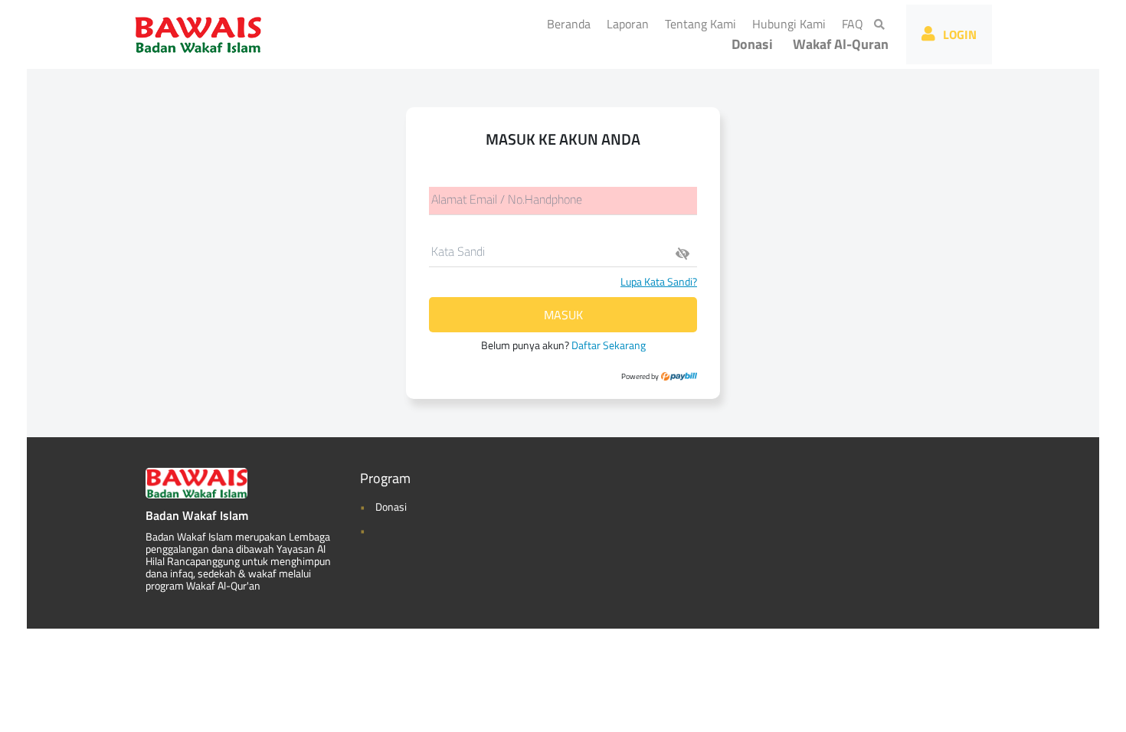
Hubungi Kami (792, 23)
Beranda (572, 23)
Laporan (631, 23)
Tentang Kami (703, 23)
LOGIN (960, 34)
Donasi (752, 44)
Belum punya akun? (563, 345)
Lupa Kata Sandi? (658, 281)
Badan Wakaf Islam (197, 515)
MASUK (563, 315)
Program (385, 478)
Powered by (640, 376)
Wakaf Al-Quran (841, 44)
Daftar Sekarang (608, 345)
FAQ (855, 23)
